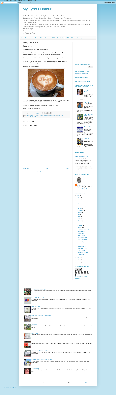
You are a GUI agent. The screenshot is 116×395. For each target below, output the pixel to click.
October (80, 208)
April (79, 221)
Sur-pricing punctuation (83, 252)
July (79, 214)
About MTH (33, 38)
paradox (51, 115)
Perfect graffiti (81, 250)
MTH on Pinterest (45, 38)
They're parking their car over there (40, 350)
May (79, 218)
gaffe (38, 115)
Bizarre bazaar (87, 126)
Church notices (81, 254)
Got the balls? (81, 235)
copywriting (33, 115)
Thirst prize (34, 324)
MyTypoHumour (81, 185)
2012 (78, 260)
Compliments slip (82, 246)
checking (29, 115)
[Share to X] (49, 113)
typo (62, 115)
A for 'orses (86, 102)
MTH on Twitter (70, 38)
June (79, 216)
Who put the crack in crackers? (88, 115)
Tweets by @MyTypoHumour (82, 73)
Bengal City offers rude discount (39, 298)
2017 (78, 195)
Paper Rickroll (34, 333)
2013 (78, 257)
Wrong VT (80, 244)
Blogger (86, 382)
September (81, 210)
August (80, 212)
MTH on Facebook (57, 38)
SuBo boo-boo (35, 368)
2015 (78, 200)
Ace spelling (81, 242)
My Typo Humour (37, 9)
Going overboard (35, 306)
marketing (46, 115)
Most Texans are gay (81, 156)
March (79, 223)
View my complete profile (81, 189)
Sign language (81, 231)
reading (54, 115)
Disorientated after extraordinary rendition (41, 359)
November (81, 206)
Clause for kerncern (86, 139)
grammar (42, 115)
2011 (78, 262)
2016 (78, 198)
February (80, 225)
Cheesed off (34, 342)
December (81, 204)
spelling (58, 115)
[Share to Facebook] (50, 113)
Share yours (80, 38)
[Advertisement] (84, 51)
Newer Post (26, 168)
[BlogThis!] (47, 113)
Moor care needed (82, 237)
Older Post (66, 168)
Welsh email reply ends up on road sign (41, 315)
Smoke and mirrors (82, 239)
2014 (78, 202)
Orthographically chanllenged (38, 289)
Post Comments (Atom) (35, 171)
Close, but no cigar (82, 248)
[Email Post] (42, 113)
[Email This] (45, 113)
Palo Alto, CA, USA (32, 116)
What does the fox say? (83, 229)
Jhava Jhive (81, 233)
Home (46, 168)
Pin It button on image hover (10, 387)
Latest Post (24, 38)
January (80, 227)
